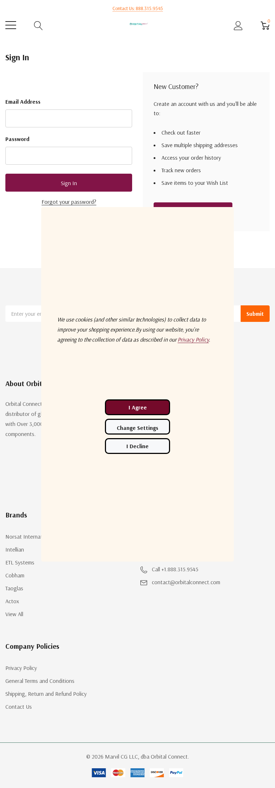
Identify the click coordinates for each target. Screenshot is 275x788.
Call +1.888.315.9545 (175, 569)
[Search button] (38, 25)
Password (17, 138)
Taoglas (14, 588)
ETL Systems (19, 562)
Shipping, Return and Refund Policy (46, 693)
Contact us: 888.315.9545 (137, 8)
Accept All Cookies (137, 407)
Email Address (22, 101)
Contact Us (18, 706)
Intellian (14, 549)
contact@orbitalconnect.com (186, 582)
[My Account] (238, 25)
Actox (12, 601)
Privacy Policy (21, 667)
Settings (137, 427)
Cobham (14, 575)
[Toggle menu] (10, 25)
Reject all (137, 446)
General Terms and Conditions (39, 680)
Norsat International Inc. (34, 536)
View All (14, 614)
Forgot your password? (69, 201)
